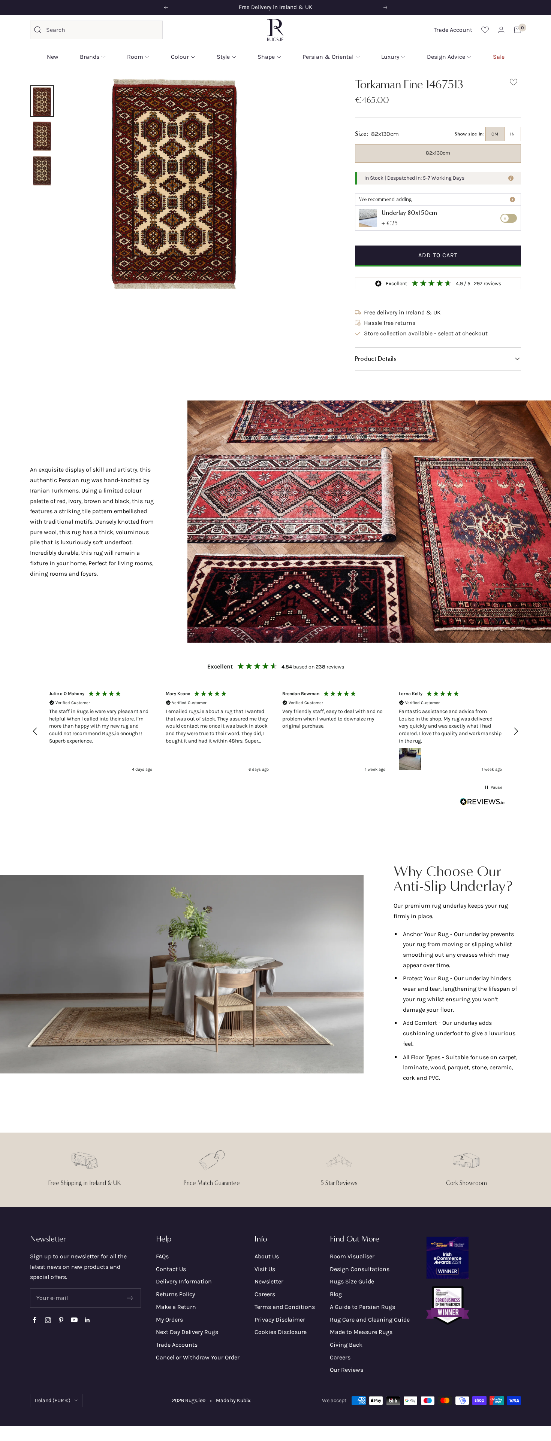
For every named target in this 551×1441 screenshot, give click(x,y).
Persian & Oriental (327, 56)
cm (495, 134)
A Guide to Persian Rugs (362, 1306)
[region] (275, 732)
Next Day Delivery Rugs (187, 1331)
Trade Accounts (177, 1344)
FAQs (162, 1256)
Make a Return (176, 1306)
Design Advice (446, 56)
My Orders (169, 1319)
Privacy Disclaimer (280, 1319)
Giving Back (346, 1344)
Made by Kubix (233, 1400)
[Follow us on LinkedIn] (87, 1320)
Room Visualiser (352, 1256)
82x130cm (438, 153)
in (512, 134)
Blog (336, 1294)
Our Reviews (346, 1369)
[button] (438, 359)
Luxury (390, 56)
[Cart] (517, 30)
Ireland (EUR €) (52, 1400)
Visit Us (265, 1269)
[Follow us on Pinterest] (61, 1320)
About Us (267, 1256)
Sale (499, 56)
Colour (180, 56)
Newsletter (269, 1281)
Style (223, 56)
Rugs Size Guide (352, 1281)
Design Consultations (359, 1269)
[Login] (501, 30)
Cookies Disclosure (281, 1331)
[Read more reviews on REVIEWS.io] (482, 803)
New (52, 56)
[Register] (130, 1298)
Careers (265, 1294)
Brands (89, 56)
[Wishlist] (485, 30)
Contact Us (171, 1269)
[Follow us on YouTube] (74, 1320)
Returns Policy (175, 1294)
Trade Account (453, 29)
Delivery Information (184, 1281)
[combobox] (102, 30)
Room (135, 56)
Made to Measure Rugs (361, 1331)
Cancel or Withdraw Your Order (198, 1357)
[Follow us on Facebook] (34, 1320)
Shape (266, 56)
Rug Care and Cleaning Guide (370, 1319)
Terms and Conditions (285, 1306)
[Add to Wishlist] (513, 83)
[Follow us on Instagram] (47, 1320)
